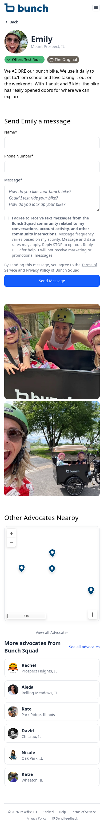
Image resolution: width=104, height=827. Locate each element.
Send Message (52, 280)
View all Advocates (52, 632)
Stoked (48, 812)
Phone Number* (19, 156)
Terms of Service (83, 812)
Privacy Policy (38, 270)
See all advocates (84, 646)
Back (14, 21)
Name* (10, 132)
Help (62, 812)
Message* (13, 179)
